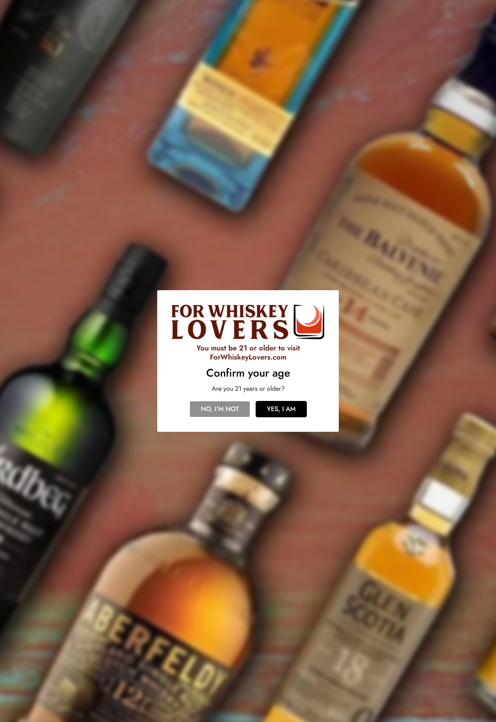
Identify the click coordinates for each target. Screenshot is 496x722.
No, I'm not (220, 409)
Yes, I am (281, 409)
